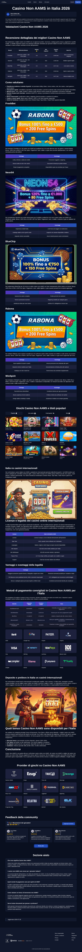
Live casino (31, 413)
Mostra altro (41, 845)
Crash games (49, 413)
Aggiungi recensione (68, 823)
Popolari (13, 413)
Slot (67, 413)
